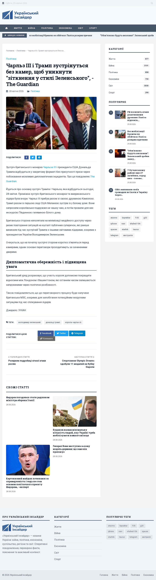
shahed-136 (135, 223)
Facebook (46, 333)
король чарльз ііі (73, 322)
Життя (18, 28)
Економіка (65, 28)
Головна (10, 50)
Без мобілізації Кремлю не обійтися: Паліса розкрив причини (50, 35)
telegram (114, 235)
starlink (125, 229)
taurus (136, 229)
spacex (114, 229)
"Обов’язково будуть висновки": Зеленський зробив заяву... (138, 154)
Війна (31, 28)
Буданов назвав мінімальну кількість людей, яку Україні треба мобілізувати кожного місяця (74, 432)
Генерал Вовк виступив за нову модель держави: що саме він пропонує (71, 449)
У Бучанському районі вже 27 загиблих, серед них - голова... (136, 174)
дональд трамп (53, 322)
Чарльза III (49, 167)
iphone (114, 223)
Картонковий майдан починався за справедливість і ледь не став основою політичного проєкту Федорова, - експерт (27, 483)
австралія (128, 235)
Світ (80, 28)
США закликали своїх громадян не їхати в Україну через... (131, 192)
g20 (145, 218)
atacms (114, 218)
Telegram (78, 333)
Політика (47, 28)
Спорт (93, 28)
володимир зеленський (29, 322)
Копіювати (48, 338)
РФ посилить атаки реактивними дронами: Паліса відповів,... (138, 116)
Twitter (63, 333)
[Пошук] (152, 3)
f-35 (137, 218)
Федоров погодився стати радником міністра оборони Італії (28, 399)
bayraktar (126, 218)
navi (123, 223)
